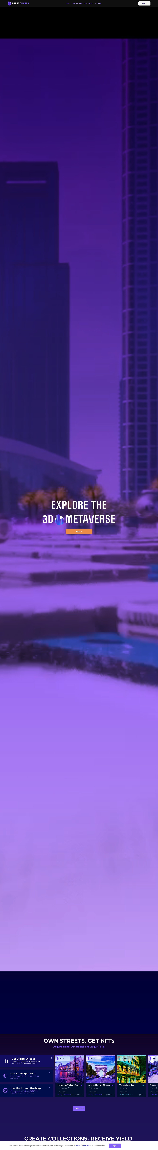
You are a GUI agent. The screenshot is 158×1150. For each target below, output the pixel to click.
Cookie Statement (82, 1146)
